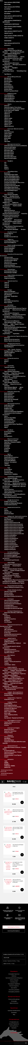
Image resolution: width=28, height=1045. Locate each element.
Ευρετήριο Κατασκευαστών (14, 1010)
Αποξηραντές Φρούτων (10, 708)
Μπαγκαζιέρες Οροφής (10, 272)
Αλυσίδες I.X (7, 235)
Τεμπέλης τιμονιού (9, 367)
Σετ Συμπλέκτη (8, 436)
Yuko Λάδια (7, 141)
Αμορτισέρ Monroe (9, 396)
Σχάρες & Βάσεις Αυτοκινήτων (15, 275)
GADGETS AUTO (8, 33)
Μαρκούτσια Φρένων (9, 459)
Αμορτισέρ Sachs (8, 398)
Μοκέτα (6, 361)
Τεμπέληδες (16, 333)
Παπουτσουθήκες (9, 753)
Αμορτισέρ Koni (8, 394)
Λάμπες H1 (7, 113)
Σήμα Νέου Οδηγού (9, 652)
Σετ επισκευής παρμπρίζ (10, 555)
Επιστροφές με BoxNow (14, 991)
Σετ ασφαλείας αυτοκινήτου (11, 651)
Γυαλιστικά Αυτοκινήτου (10, 504)
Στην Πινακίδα (8, 622)
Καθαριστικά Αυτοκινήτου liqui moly (14, 527)
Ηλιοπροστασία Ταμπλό (10, 260)
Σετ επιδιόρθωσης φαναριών (12, 553)
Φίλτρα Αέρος (8, 84)
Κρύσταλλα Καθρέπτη (10, 242)
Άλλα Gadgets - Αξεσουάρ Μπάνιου (13, 693)
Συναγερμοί (16, 573)
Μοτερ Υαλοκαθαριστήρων (11, 181)
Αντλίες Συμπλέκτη (9, 431)
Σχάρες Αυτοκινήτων (9, 278)
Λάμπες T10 (7, 124)
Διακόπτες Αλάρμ (9, 410)
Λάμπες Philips (8, 123)
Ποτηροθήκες (8, 660)
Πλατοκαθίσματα (9, 346)
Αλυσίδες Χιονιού (14, 196)
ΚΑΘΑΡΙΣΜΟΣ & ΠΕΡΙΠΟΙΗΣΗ (11, 24)
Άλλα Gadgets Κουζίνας (10, 705)
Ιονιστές (6, 725)
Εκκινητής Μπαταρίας (10, 147)
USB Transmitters (9, 629)
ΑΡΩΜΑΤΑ (6, 764)
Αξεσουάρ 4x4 (8, 199)
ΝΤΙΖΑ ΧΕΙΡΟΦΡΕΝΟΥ (10, 460)
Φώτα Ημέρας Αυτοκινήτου (11, 301)
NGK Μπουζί (7, 78)
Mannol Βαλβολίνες (9, 98)
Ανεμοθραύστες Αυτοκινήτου (12, 198)
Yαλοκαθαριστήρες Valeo (11, 174)
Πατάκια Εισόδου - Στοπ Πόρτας (12, 755)
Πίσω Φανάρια (8, 294)
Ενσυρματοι (7, 617)
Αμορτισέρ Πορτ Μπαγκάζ (11, 399)
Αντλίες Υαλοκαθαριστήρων (11, 176)
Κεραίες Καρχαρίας (9, 248)
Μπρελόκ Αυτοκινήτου (10, 649)
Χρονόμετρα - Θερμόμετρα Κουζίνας (14, 718)
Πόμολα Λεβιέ (8, 354)
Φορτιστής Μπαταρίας (10, 158)
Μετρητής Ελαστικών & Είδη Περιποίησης (15, 327)
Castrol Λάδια (8, 133)
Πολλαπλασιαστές (9, 422)
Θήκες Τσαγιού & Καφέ (10, 711)
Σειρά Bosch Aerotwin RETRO (12, 185)
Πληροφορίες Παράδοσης (14, 984)
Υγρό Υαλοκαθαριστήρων (11, 190)
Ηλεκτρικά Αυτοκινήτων (19, 376)
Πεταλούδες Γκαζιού (9, 421)
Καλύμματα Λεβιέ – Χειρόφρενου (13, 351)
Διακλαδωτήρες (8, 472)
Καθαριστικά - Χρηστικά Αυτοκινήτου (17, 516)
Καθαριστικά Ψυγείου (10, 549)
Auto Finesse (7, 519)
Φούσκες (6, 450)
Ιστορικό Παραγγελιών (14, 1024)
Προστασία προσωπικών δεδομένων (14, 978)
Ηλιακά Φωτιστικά (9, 699)
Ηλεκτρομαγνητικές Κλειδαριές (12, 603)
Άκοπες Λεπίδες (8, 593)
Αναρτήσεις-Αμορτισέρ (17, 373)
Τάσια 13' (6, 282)
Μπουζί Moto (7, 80)
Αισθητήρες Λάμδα (9, 405)
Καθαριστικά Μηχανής (10, 543)
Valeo (5, 165)
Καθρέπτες (15, 202)
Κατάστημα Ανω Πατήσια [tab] (14, 927)
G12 (5, 162)
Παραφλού (15, 67)
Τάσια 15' (6, 285)
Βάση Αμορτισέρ (8, 401)
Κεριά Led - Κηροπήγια (10, 731)
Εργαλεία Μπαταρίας (10, 149)
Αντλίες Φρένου (8, 455)
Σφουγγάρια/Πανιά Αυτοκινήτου (12, 497)
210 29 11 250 (6, 957)
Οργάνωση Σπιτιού (11, 689)
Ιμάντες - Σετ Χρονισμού (10, 378)
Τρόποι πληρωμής (14, 980)
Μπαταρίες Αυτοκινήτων (19, 64)
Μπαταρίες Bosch (9, 152)
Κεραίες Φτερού (8, 251)
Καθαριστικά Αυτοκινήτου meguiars (14, 530)
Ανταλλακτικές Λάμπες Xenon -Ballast (14, 109)
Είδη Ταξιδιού (11, 655)
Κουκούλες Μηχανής (9, 265)
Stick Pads (7, 338)
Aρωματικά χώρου (9, 729)
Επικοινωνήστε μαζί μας (14, 999)
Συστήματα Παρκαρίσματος (11, 577)
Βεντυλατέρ (7, 471)
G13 (5, 164)
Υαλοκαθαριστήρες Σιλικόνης (12, 189)
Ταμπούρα (7, 465)
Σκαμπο (6, 757)
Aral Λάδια (7, 130)
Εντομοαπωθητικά (9, 750)
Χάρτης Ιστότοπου (14, 1003)
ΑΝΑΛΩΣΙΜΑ (7, 4)
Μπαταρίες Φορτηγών (10, 156)
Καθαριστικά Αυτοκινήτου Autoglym (14, 518)
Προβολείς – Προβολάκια (11, 296)
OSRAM (6, 762)
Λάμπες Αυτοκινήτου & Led (11, 293)
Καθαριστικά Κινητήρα (10, 540)
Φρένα (21, 387)
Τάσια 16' (6, 287)
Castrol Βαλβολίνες (9, 96)
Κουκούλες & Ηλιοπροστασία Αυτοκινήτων (15, 214)
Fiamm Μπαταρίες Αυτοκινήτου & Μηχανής (15, 145)
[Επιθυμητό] (5, 804)
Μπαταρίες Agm (8, 150)
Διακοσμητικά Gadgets (16, 683)
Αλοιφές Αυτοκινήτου (18, 480)
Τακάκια (6, 463)
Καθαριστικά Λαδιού (9, 541)
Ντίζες (6, 434)
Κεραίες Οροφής (8, 250)
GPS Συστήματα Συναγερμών (12, 600)
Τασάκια (6, 663)
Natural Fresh (7, 512)
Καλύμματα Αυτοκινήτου (19, 314)
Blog (14, 1014)
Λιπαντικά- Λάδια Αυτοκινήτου (16, 129)
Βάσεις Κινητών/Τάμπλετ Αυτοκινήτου (18, 336)
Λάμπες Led (7, 120)
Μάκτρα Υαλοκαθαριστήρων (11, 179)
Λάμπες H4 (7, 115)
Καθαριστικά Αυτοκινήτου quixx (12, 532)
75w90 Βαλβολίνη (9, 95)
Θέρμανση (14, 686)
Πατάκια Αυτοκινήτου (18, 330)
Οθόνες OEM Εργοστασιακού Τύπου (14, 587)
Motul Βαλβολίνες (9, 100)
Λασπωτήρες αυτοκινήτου (11, 216)
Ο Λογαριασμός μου (14, 1022)
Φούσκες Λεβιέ (8, 355)
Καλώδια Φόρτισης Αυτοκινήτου (12, 634)
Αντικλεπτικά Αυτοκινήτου (11, 602)
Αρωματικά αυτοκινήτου (19, 483)
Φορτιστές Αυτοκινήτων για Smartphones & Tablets (13, 582)
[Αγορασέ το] (22, 802)
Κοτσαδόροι (7, 209)
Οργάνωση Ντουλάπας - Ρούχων (13, 752)
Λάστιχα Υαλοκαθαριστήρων (12, 178)
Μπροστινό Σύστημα (15, 384)
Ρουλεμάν (7, 447)
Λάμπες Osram (8, 121)
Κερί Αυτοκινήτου (9, 489)
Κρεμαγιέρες (7, 443)
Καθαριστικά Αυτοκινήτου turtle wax (14, 533)
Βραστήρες (7, 657)
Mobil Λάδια (7, 136)
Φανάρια (23, 229)
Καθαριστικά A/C (8, 521)
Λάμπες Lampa (8, 118)
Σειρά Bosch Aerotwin (10, 184)
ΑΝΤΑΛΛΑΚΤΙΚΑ (8, 18)
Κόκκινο (6, 167)
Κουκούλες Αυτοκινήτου (10, 263)
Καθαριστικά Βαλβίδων (10, 535)
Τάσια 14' (6, 284)
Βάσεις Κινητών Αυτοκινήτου (12, 339)
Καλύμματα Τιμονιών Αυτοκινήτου (13, 316)
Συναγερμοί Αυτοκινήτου (11, 607)
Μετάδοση (15, 381)
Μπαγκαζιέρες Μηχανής (10, 271)
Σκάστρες (7, 385)
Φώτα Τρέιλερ (8, 302)
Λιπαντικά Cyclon (9, 132)
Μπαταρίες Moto (8, 155)
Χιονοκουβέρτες (8, 233)
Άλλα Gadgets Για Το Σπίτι (16, 680)
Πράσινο (6, 169)
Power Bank (7, 628)
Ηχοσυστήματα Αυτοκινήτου (15, 585)
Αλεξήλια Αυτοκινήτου (10, 306)
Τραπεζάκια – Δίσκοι (9, 664)
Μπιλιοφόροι (7, 433)
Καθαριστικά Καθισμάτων (11, 538)
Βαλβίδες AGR (8, 408)
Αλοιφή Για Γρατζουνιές (10, 501)
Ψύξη (20, 389)
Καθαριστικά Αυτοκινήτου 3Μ (12, 522)
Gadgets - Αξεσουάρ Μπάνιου (18, 670)
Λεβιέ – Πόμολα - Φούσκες (17, 324)
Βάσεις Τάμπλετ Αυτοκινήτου (12, 341)
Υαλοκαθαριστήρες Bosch (11, 187)
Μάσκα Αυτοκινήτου (9, 210)
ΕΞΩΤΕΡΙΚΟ (7, 9)
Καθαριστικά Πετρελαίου (11, 544)
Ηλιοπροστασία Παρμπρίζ (11, 259)
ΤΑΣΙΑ (5, 761)
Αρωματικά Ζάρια (9, 513)
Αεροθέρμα (7, 738)
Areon (5, 509)
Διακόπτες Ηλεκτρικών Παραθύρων (13, 411)
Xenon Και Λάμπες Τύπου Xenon (12, 107)
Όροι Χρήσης (14, 987)
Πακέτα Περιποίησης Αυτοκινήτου (13, 491)
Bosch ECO (7, 173)
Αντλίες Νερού (8, 469)
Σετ (5, 363)
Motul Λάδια (7, 138)
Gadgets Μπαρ (8, 703)
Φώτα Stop (7, 299)
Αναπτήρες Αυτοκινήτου (10, 631)
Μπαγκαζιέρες (18, 220)
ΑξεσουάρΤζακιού (9, 740)
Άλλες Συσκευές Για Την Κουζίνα (12, 707)
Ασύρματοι (7, 615)
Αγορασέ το (13, 804)
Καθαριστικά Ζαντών (10, 537)
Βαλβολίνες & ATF (12, 55)
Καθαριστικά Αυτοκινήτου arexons (13, 524)
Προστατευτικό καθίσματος (11, 321)
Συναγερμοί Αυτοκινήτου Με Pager (13, 608)
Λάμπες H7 (7, 116)
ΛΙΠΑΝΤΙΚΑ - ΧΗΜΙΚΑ (9, 766)
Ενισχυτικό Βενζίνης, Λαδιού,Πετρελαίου (15, 101)
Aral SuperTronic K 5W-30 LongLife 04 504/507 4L (18, 794)
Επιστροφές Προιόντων (14, 974)
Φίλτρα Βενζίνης (8, 86)
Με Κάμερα (7, 620)
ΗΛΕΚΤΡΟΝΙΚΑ (8, 28)
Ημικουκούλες (8, 262)
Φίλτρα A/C (7, 83)
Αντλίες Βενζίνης (8, 407)
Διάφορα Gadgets (9, 641)
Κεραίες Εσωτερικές (9, 246)
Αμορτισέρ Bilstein (9, 393)
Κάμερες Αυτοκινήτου (10, 619)
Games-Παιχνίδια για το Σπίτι (12, 722)
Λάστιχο (6, 360)
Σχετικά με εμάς (14, 982)
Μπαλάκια (7, 445)
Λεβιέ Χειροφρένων (9, 352)
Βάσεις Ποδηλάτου (9, 276)
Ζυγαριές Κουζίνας (9, 710)
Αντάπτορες (7, 632)
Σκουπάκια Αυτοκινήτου (10, 495)
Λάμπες (22, 56)
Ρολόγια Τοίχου (8, 732)
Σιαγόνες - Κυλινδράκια (10, 462)
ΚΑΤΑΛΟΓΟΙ (7, 45)
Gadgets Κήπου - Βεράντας (18, 673)
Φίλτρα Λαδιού (8, 89)
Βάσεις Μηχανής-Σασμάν (10, 440)
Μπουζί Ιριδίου (8, 81)
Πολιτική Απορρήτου (14, 986)
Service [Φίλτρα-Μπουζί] (17, 52)
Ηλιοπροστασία (8, 257)
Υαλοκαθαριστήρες (13, 171)
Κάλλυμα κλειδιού (9, 594)
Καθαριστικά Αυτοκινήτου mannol (13, 529)
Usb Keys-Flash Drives (10, 591)
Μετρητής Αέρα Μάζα (10, 418)
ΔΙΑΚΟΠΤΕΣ (7, 767)
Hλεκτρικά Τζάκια (9, 737)
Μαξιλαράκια (7, 658)
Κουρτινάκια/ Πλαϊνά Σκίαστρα (12, 266)
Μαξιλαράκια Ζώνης (9, 325)
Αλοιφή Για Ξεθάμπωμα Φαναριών (13, 503)
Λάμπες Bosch (8, 112)
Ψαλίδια (6, 451)
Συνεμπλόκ (7, 448)
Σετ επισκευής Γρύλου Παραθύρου (13, 424)
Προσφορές (14, 1012)
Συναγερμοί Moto (9, 605)
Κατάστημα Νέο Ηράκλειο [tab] (14, 930)
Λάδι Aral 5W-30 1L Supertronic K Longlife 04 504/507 (18, 881)
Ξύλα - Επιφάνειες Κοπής (11, 714)
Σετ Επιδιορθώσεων (19, 494)
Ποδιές (6, 716)
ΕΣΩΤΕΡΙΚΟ (7, 13)
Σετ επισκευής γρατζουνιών (11, 560)
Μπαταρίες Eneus (9, 153)
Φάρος (6, 427)
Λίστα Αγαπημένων (14, 1026)
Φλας (5, 298)
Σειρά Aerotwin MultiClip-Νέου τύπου (14, 182)
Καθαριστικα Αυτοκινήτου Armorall (13, 525)
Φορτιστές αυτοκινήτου (10, 636)
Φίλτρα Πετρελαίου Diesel (11, 91)
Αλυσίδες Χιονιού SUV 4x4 (11, 236)
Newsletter (14, 1028)
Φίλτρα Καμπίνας (8, 88)
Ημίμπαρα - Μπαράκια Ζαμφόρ (12, 442)
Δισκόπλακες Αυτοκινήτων (11, 457)
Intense (6, 510)
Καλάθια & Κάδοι (8, 695)
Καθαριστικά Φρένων (10, 548)
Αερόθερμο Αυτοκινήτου (10, 640)
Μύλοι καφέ (7, 713)
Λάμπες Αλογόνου (9, 126)
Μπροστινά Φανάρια (9, 291)
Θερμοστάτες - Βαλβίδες (11, 474)
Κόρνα (6, 416)
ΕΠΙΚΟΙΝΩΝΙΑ (7, 41)
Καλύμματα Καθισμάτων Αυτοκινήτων (14, 345)
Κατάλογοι (14, 976)
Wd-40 (6, 140)
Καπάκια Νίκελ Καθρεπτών (11, 241)
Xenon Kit (6, 105)
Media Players (8, 723)
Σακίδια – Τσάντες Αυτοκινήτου (12, 661)
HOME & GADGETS (9, 38)
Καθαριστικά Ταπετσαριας (11, 546)
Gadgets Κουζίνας (16, 677)
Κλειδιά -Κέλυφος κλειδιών (17, 570)
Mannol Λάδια (8, 135)
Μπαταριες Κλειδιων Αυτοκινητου (13, 596)
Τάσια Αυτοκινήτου (11, 228)
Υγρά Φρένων (7, 74)
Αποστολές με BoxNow (14, 989)
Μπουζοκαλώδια (8, 419)
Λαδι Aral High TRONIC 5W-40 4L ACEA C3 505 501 (18, 829)
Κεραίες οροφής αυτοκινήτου (15, 245)
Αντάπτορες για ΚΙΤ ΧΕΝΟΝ (11, 110)
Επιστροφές (14, 1001)
